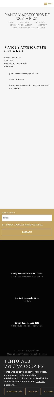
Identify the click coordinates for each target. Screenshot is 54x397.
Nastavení (33, 391)
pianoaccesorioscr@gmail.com (23, 74)
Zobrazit (27, 232)
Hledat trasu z (8, 213)
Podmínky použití (29, 354)
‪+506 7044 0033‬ (16, 79)
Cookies (43, 354)
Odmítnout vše (14, 391)
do (22, 225)
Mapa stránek (13, 354)
